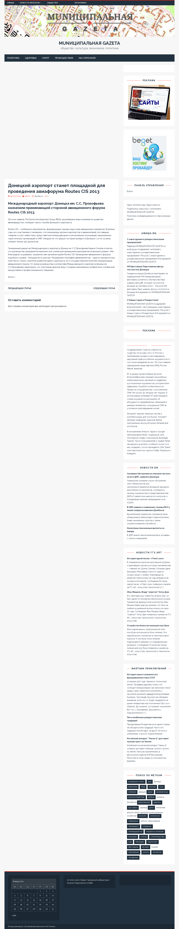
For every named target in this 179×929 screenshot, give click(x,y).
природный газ (135, 832)
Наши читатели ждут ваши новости (143, 205)
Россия (152, 787)
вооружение (144, 802)
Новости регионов (30, 3)
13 (28, 900)
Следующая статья (104, 288)
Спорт (46, 58)
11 (15, 900)
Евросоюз (132, 787)
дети (151, 808)
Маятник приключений (149, 668)
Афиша (10, 3)
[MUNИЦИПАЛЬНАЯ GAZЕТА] (89, 35)
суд (130, 842)
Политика (13, 58)
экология (157, 852)
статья (144, 837)
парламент (133, 826)
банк (150, 792)
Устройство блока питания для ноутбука (148, 625)
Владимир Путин (136, 782)
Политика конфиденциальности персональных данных (148, 217)
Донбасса (39, 196)
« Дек (13, 915)
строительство (157, 837)
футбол (145, 847)
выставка (132, 808)
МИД (143, 787)
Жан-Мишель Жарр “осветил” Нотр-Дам (148, 592)
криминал (155, 816)
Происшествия (64, 58)
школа (146, 852)
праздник (147, 826)
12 (21, 900)
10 (53, 895)
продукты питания (155, 832)
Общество (52, 3)
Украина (132, 792)
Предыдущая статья (19, 288)
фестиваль (133, 847)
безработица (162, 792)
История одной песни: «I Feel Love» (145, 558)
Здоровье (30, 58)
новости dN (149, 467)
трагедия (140, 842)
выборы (157, 802)
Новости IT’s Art (149, 552)
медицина (133, 821)
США (161, 787)
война (151, 797)
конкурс (142, 816)
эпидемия (133, 858)
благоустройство (136, 797)
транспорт (152, 842)
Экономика (81, 3)
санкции (132, 837)
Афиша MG (149, 233)
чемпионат (133, 852)
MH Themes (50, 926)
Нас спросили (87, 58)
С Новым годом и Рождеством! (142, 300)
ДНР (149, 782)
